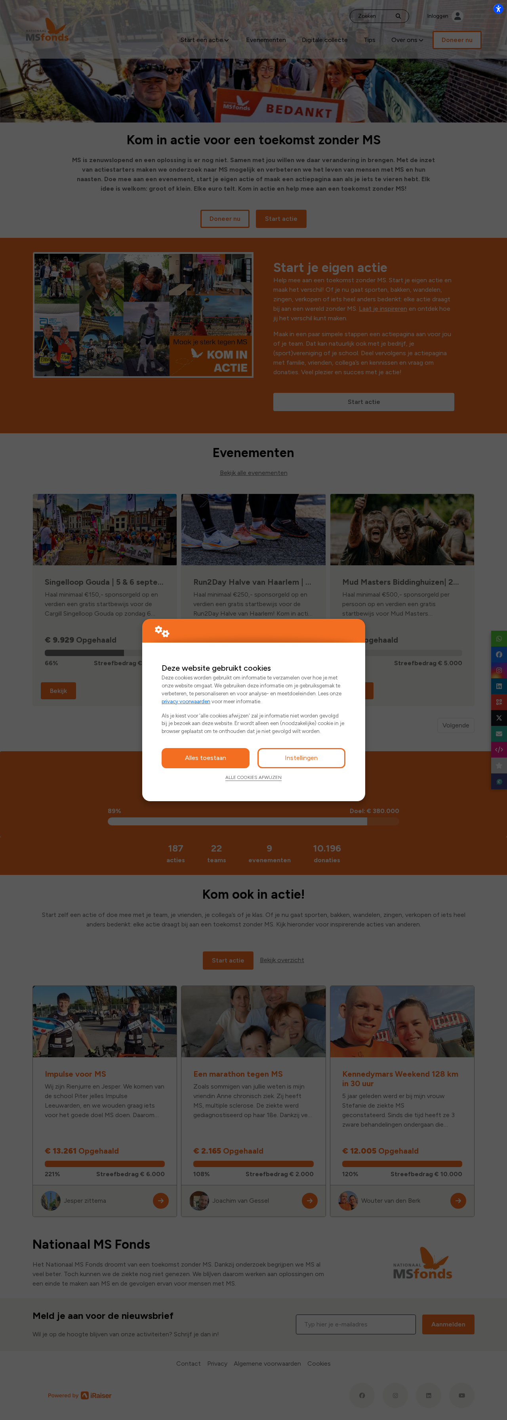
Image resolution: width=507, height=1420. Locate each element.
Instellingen (301, 758)
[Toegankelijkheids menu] (498, 8)
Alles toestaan (205, 758)
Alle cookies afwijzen (253, 777)
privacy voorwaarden (186, 701)
